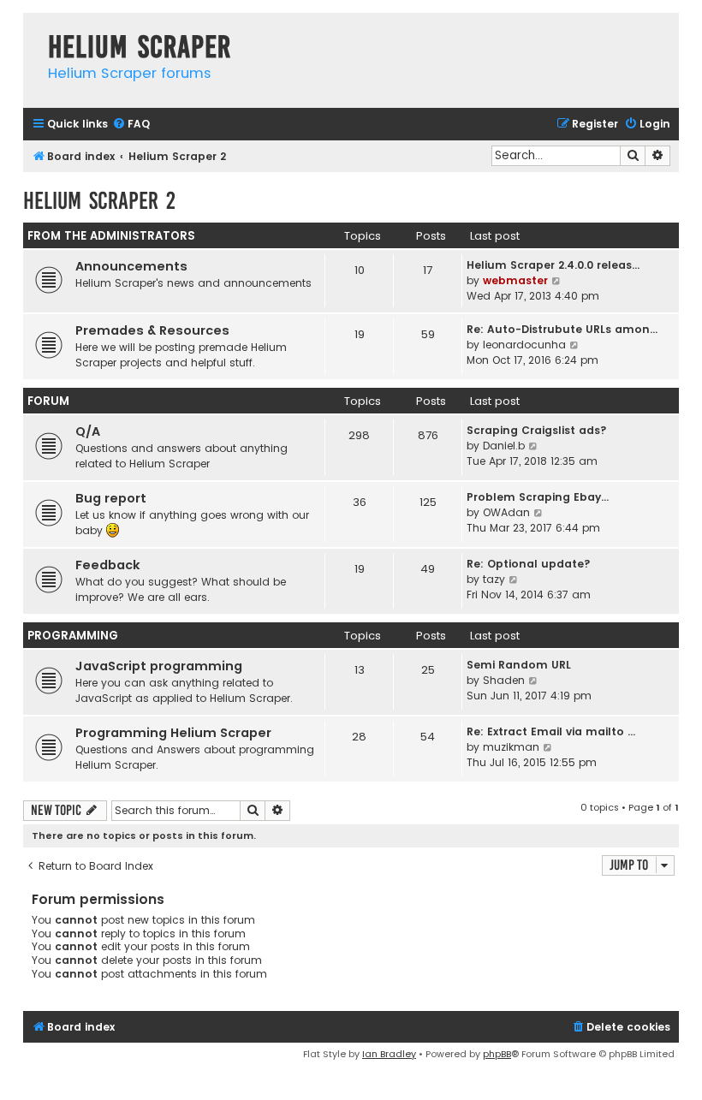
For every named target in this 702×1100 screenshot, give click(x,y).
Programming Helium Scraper (173, 732)
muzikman (511, 747)
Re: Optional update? (529, 563)
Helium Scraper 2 (99, 200)
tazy (494, 579)
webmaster (515, 280)
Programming (72, 635)
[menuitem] (131, 124)
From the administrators (111, 236)
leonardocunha (524, 344)
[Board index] (31, 29)
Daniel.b (504, 445)
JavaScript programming (158, 666)
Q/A (87, 431)
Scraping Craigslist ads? (537, 430)
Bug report (110, 498)
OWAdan (506, 512)
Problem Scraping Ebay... (538, 497)
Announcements (131, 266)
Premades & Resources (152, 330)
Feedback (107, 565)
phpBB (497, 1054)
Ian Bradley (389, 1054)
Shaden (504, 680)
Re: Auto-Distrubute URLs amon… (562, 329)
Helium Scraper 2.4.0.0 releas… (553, 265)
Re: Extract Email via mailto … (551, 731)
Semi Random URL (519, 664)
